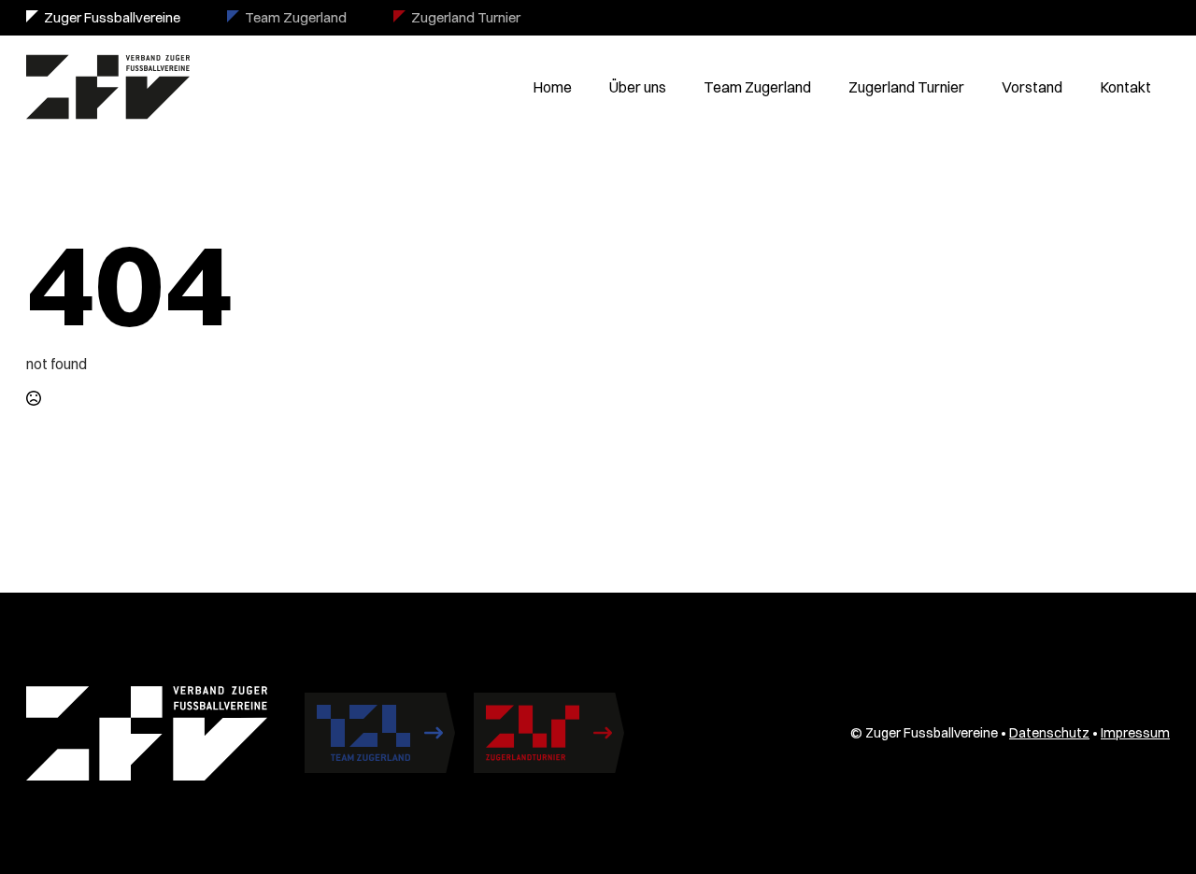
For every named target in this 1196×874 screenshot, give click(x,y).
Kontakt (1125, 87)
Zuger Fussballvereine (112, 17)
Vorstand (1032, 87)
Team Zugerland (296, 17)
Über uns (637, 87)
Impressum (1135, 732)
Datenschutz (1049, 732)
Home (552, 87)
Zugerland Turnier (465, 17)
